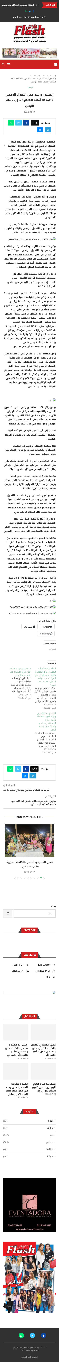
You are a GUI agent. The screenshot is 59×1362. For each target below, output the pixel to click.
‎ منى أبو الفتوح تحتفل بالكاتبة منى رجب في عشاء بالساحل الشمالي (16, 1050)
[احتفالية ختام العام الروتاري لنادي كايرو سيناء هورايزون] (43, 1071)
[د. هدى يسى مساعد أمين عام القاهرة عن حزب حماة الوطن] (19, 683)
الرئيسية (51, 75)
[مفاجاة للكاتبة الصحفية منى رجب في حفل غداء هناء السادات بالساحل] (15, 1071)
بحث (53, 906)
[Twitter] (30, 11)
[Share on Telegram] (48, 129)
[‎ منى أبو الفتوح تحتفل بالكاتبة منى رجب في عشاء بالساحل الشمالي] (15, 1032)
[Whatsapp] (26, 11)
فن (28, 1135)
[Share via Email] (40, 129)
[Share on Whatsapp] (11, 123)
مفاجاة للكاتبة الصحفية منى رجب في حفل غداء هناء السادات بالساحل (17, 1089)
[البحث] (7, 914)
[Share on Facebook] (26, 123)
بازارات (28, 1128)
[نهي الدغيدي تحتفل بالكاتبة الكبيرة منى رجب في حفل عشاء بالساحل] (29, 840)
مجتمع (37, 75)
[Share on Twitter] (18, 123)
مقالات (28, 1149)
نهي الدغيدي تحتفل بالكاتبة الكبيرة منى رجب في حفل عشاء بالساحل (43, 1050)
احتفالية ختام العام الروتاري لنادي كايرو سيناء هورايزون (44, 1087)
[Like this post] (34, 123)
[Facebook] (33, 11)
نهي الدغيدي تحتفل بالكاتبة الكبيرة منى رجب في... (29, 864)
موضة (28, 1156)
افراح (28, 1121)
